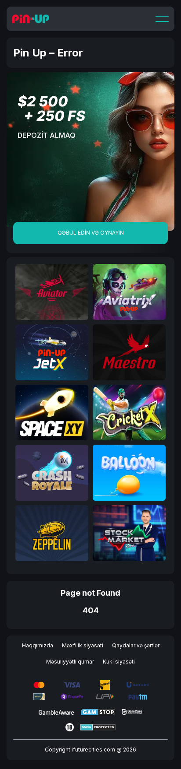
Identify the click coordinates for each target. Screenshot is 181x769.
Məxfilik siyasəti (82, 645)
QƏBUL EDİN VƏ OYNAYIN (91, 232)
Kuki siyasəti (119, 661)
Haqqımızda (37, 645)
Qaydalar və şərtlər (135, 645)
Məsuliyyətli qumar (70, 661)
